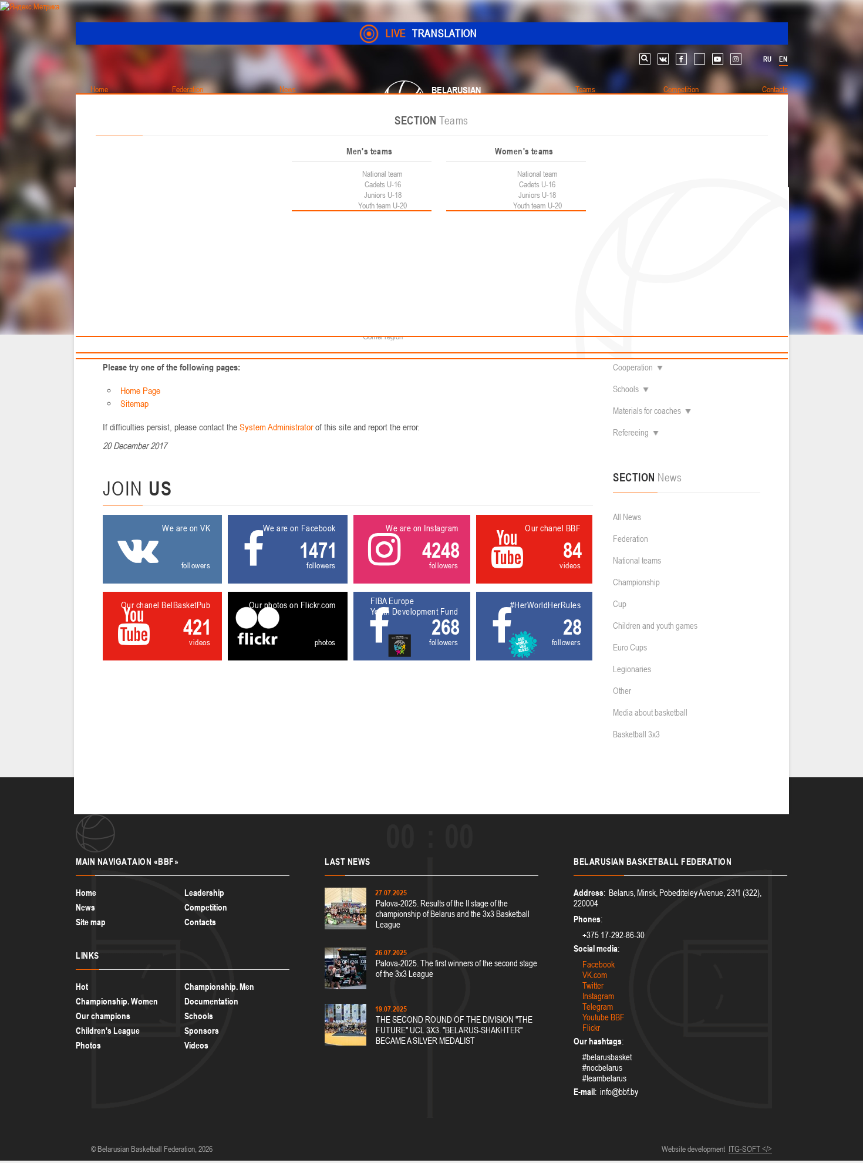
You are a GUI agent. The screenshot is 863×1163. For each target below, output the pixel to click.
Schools (626, 389)
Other (622, 691)
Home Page (140, 390)
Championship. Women (117, 1001)
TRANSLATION (431, 33)
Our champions (103, 1016)
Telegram (597, 1007)
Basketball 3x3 (636, 734)
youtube (717, 59)
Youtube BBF (603, 1017)
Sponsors (201, 1031)
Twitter (593, 985)
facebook (681, 59)
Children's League (108, 1031)
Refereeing (631, 432)
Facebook (598, 964)
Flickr (591, 1028)
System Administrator (276, 427)
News (85, 907)
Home (86, 893)
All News (627, 517)
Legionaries (632, 669)
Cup (619, 604)
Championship (636, 582)
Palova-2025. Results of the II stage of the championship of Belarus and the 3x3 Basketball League (453, 913)
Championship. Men (219, 987)
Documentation (211, 1001)
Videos (196, 1045)
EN (783, 59)
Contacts (200, 922)
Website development (693, 1149)
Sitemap (134, 403)
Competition (205, 907)
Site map (91, 922)
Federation (630, 539)
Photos (88, 1045)
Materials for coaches (647, 411)
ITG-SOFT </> (750, 1149)
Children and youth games (655, 626)
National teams (637, 560)
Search (644, 59)
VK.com (594, 975)
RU (767, 59)
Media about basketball (650, 712)
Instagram (598, 996)
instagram (735, 59)
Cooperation (633, 367)
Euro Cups (630, 647)
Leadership (204, 893)
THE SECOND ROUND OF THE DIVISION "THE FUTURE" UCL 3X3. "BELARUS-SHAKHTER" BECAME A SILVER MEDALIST (454, 1030)
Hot (82, 987)
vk (663, 59)
